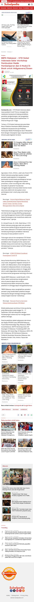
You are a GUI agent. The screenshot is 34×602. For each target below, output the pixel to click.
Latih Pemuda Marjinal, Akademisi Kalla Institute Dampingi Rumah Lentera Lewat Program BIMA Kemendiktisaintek (18, 532)
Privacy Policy (24, 595)
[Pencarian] (32, 4)
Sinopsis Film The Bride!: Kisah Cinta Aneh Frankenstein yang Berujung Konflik (21, 509)
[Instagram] (17, 590)
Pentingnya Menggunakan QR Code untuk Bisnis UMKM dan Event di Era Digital (18, 556)
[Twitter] (14, 590)
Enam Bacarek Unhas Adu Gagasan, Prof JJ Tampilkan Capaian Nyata (25, 433)
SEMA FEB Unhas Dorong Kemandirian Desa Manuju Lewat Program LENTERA (8, 450)
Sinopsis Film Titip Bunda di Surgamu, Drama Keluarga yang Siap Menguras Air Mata (21, 517)
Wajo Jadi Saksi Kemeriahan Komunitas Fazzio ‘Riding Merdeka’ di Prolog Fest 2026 (18, 550)
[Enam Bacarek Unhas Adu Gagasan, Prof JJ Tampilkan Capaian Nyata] (25, 426)
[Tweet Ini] (21, 415)
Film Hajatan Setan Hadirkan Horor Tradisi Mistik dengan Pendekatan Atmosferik (21, 502)
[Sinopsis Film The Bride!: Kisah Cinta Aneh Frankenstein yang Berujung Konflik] (6, 510)
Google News (28, 405)
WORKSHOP (24, 409)
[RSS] (23, 590)
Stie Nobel (15, 409)
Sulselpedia (7, 71)
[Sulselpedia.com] (11, 4)
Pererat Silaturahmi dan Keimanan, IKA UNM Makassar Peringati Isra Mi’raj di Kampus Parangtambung (7, 433)
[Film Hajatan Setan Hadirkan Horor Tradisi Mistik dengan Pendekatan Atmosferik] (6, 503)
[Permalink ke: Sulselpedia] (2, 72)
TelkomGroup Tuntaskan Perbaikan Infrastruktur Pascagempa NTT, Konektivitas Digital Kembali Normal (18, 538)
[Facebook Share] (18, 415)
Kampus (3, 55)
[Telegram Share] (28, 415)
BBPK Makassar (6, 409)
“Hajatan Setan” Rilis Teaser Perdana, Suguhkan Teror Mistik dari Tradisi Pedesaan (20, 494)
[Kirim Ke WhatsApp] (31, 415)
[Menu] (2, 4)
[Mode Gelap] (29, 4)
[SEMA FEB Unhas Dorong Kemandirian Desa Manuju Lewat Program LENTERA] (8, 443)
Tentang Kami (15, 595)
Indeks (8, 595)
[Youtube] (20, 590)
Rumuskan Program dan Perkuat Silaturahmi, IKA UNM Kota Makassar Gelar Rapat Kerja (25, 450)
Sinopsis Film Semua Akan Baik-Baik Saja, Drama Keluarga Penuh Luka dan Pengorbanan (16, 488)
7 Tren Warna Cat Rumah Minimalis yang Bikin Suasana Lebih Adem (17, 544)
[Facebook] (11, 590)
